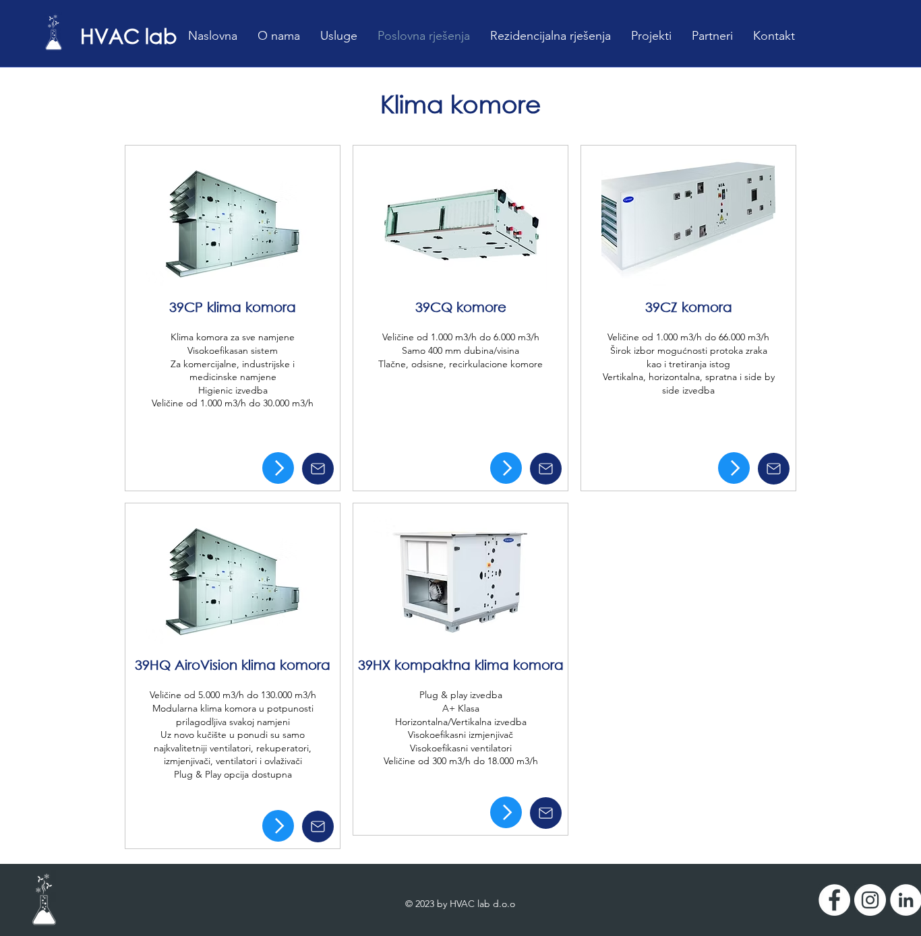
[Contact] (318, 469)
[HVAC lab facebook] (834, 900)
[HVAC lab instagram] (870, 900)
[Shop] (278, 468)
